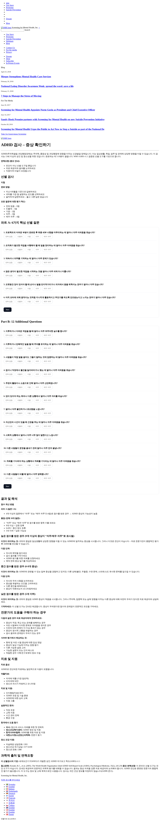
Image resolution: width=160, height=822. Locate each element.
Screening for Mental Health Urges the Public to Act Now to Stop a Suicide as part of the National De (52, 129)
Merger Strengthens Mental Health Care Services (26, 76)
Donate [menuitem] (9, 19)
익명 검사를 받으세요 (10, 780)
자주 (37, 236)
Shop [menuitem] (8, 59)
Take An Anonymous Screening (13, 134)
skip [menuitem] (7, 3)
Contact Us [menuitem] (10, 48)
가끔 (29, 236)
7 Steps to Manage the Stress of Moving (21, 96)
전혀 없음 (9, 236)
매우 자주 (47, 236)
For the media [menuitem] (11, 50)
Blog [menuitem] (8, 23)
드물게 (20, 236)
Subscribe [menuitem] (10, 61)
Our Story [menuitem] (10, 5)
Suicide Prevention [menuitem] (13, 10)
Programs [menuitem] (10, 7)
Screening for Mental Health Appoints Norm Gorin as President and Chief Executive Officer (48, 109)
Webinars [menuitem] (9, 41)
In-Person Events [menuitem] (13, 63)
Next (7, 310)
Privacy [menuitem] (9, 52)
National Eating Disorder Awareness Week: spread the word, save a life (37, 86)
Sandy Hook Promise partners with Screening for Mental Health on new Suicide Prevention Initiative (52, 119)
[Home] (6, 27)
